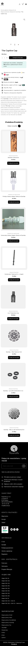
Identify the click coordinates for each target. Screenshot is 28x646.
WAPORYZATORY (8, 611)
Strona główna (4, 10)
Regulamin (4, 554)
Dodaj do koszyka (18, 58)
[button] (26, 4)
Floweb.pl (14, 644)
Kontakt (4, 545)
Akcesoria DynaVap (15, 12)
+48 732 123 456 (5, 503)
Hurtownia (4, 566)
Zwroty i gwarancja (7, 551)
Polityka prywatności (7, 548)
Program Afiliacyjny (7, 569)
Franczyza (4, 563)
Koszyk (4, 519)
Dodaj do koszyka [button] (13, 163)
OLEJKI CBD (6, 574)
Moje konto (5, 516)
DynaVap (6, 98)
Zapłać (3, 522)
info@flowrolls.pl (6, 505)
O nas (3, 541)
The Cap (8, 106)
